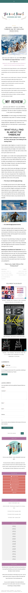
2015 (14, 551)
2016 (14, 549)
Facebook (15, 479)
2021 (14, 536)
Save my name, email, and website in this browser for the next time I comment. (13, 423)
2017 (14, 546)
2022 (14, 534)
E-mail (15, 489)
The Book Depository (12, 65)
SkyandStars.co (17, 591)
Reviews (14, 25)
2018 (14, 544)
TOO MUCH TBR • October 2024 (14, 517)
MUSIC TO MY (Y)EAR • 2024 (14, 503)
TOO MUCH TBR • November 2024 (14, 514)
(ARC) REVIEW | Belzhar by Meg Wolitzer (14, 336)
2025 (14, 526)
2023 (14, 531)
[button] (14, 1)
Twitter (8, 63)
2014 (14, 554)
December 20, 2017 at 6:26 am (11, 367)
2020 (14, 539)
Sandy (7, 365)
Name (2, 403)
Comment (3, 390)
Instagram (15, 484)
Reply (4, 374)
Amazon (18, 63)
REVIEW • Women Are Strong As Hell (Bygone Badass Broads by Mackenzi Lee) (14, 301)
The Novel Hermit (14, 16)
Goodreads (13, 63)
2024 (14, 529)
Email (2, 408)
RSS (15, 492)
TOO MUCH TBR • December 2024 (14, 511)
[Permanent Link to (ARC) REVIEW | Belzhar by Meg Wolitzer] (14, 320)
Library (22, 65)
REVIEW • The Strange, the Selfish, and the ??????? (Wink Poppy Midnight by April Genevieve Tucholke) (14, 354)
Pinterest (15, 487)
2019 (14, 541)
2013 (14, 556)
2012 (14, 559)
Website (4, 63)
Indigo (19, 65)
